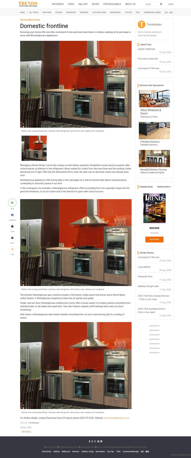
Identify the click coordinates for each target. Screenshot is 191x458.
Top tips (128, 12)
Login (170, 4)
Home (22, 12)
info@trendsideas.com (68, 447)
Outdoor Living (99, 12)
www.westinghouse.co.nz (116, 418)
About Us (130, 4)
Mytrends (58, 4)
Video (71, 4)
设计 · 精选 (169, 12)
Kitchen (59, 12)
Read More (154, 239)
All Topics (33, 12)
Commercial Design (152, 12)
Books (95, 4)
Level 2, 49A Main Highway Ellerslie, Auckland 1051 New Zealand (121, 447)
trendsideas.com (87, 447)
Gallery (83, 4)
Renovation (115, 12)
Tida (138, 12)
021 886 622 (51, 447)
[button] (12, 203)
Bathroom (71, 12)
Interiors (84, 12)
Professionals (112, 4)
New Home (47, 12)
